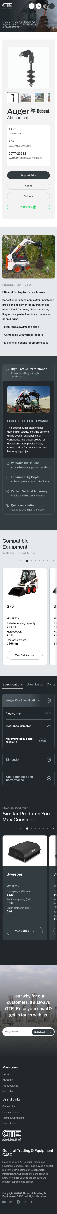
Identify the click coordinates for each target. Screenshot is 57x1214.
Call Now (28, 196)
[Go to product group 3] (35, 560)
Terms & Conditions (13, 1117)
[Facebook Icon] (32, 1201)
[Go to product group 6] (47, 560)
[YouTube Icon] (4, 1201)
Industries (7, 1091)
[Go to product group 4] (39, 560)
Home (6, 21)
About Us (7, 1080)
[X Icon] (25, 1201)
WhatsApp (26, 207)
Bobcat (28, 24)
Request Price (28, 175)
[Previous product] (21, 561)
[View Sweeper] (25, 850)
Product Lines (10, 1085)
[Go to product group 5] (43, 560)
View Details (22, 655)
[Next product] (53, 561)
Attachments (12, 27)
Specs (28, 186)
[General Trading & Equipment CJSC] (7, 6)
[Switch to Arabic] (45, 6)
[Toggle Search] (32, 6)
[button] (28, 68)
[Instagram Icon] (18, 1201)
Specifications (12, 684)
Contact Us (8, 1106)
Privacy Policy (10, 1112)
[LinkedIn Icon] (11, 1201)
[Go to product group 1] (27, 561)
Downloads (35, 684)
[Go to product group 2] (31, 560)
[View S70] (25, 583)
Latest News (9, 1123)
